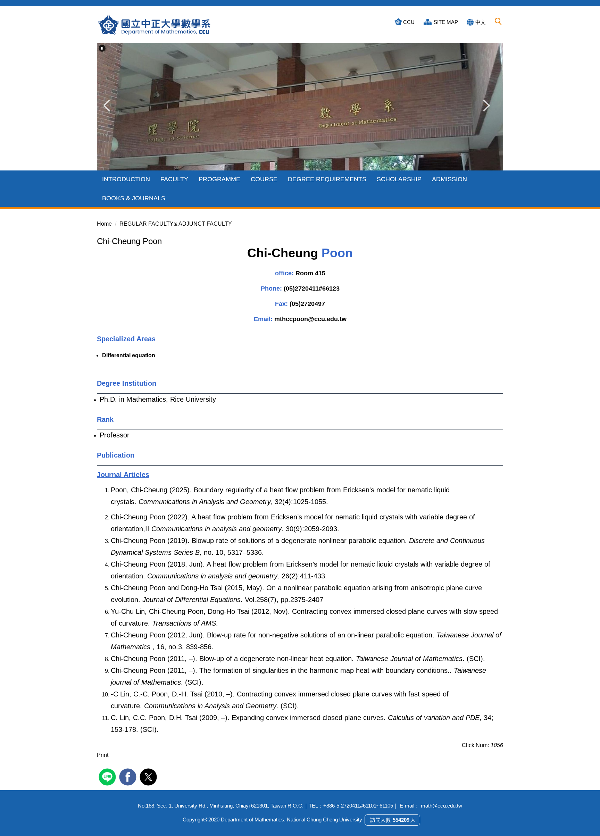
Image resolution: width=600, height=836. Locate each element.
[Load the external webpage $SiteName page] (108, 776)
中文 (480, 22)
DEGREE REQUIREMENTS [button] (327, 179)
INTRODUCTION (126, 179)
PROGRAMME (219, 179)
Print (102, 755)
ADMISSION (449, 179)
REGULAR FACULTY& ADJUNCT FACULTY (175, 224)
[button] (498, 21)
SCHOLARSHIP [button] (399, 179)
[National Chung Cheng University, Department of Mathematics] (154, 24)
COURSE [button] (264, 179)
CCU (409, 22)
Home (104, 224)
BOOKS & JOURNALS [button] (133, 198)
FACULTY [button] (174, 179)
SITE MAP (446, 22)
